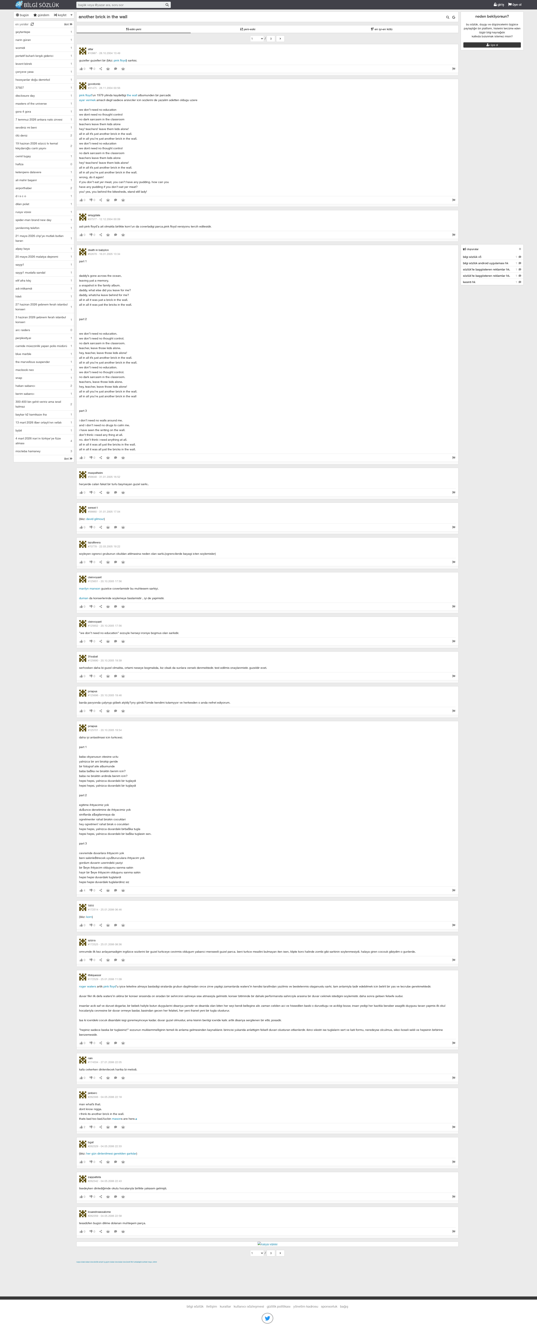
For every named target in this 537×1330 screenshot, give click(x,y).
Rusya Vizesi (80, 1262)
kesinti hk (490, 282)
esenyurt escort (274, 1267)
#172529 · (105, 979)
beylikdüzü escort (298, 1267)
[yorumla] (115, 69)
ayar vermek (87, 100)
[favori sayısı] (108, 69)
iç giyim (107, 1262)
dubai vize (89, 1262)
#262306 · (105, 1097)
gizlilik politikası (279, 1306)
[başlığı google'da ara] (453, 17)
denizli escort (142, 1267)
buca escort (124, 1267)
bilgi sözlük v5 (490, 256)
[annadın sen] (136, 1118)
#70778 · (104, 546)
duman (83, 598)
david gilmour (95, 519)
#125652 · (105, 625)
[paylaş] (101, 69)
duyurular (472, 249)
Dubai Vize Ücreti (124, 1262)
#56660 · (104, 511)
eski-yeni (135, 29)
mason (116, 1118)
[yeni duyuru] (520, 249)
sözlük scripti (98, 1262)
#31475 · (104, 88)
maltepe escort (104, 1267)
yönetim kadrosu (305, 1306)
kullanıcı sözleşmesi (249, 1306)
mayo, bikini (152, 1262)
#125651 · (105, 581)
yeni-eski (249, 29)
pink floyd (120, 60)
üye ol (516, 4)
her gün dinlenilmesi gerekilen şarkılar (111, 1153)
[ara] (167, 4)
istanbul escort (236, 1267)
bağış (344, 1306)
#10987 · (104, 53)
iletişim (211, 1306)
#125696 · (105, 695)
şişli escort (254, 1267)
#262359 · (105, 1215)
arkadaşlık (138, 1262)
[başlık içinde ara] (447, 17)
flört (132, 1262)
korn (89, 916)
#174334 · (105, 1062)
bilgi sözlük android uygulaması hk (490, 263)
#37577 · (104, 219)
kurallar (225, 1306)
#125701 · (105, 730)
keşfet (61, 15)
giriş (500, 4)
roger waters (87, 986)
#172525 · (105, 944)
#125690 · (105, 660)
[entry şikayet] (454, 69)
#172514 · (105, 909)
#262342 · (105, 1181)
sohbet (144, 1262)
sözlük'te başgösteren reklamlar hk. (490, 269)
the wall (132, 95)
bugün (24, 15)
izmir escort (84, 1267)
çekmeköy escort (181, 1267)
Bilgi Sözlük (40, 5)
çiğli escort (160, 1267)
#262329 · (105, 1146)
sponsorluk (329, 1306)
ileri (67, 24)
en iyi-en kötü (383, 29)
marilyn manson (89, 588)
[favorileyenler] (123, 69)
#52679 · (104, 254)
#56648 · (104, 476)
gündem (43, 15)
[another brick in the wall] (280, 38)
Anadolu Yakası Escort (209, 1267)
